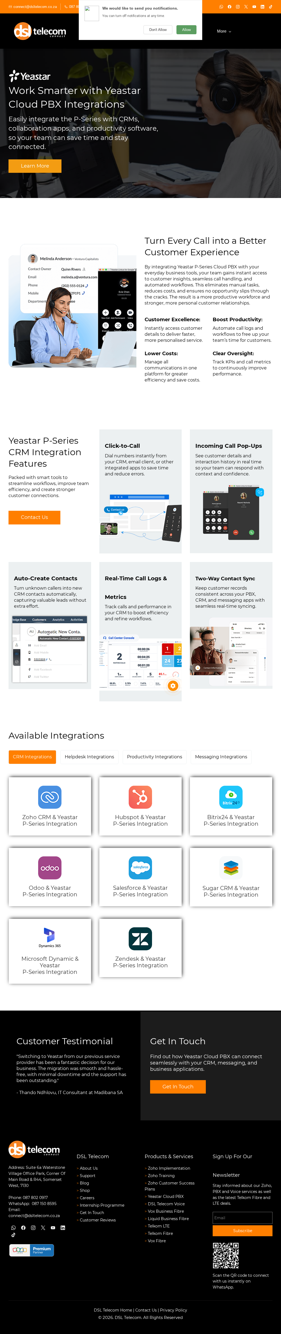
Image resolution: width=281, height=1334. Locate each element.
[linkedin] (262, 7)
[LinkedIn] (62, 1227)
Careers (87, 1197)
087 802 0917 (35, 1197)
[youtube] (254, 7)
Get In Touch (92, 1212)
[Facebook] (23, 1227)
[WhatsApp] (13, 1227)
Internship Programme (102, 1205)
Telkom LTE (159, 1226)
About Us (89, 1168)
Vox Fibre (157, 1240)
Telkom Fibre (160, 1233)
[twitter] (246, 7)
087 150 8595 (44, 1203)
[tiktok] (270, 7)
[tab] (32, 757)
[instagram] (238, 7)
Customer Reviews (98, 1220)
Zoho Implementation (169, 1168)
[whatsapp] (221, 7)
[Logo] (40, 31)
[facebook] (229, 7)
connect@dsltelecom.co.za (34, 1215)
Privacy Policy (173, 1310)
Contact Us (146, 1310)
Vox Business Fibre (166, 1211)
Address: (17, 1167)
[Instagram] (33, 1227)
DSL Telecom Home (113, 1310)
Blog (84, 1183)
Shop (85, 1190)
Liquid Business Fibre (168, 1218)
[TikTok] (13, 1234)
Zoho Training (161, 1175)
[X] (43, 1227)
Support (87, 1175)
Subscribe (242, 1230)
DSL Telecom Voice (166, 1203)
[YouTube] (53, 1227)
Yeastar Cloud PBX (166, 1196)
